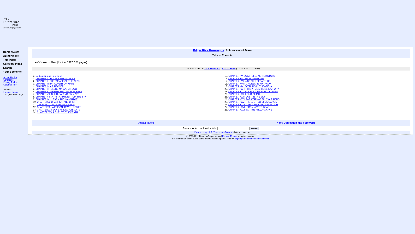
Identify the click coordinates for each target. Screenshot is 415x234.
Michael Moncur (229, 136)
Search (7, 67)
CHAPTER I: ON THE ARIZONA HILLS (55, 78)
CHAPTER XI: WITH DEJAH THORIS (56, 104)
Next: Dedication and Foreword (296, 122)
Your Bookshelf (12, 71)
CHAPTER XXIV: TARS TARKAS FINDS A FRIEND (253, 99)
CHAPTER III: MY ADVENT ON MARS (55, 83)
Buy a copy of (213, 132)
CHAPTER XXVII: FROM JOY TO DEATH (249, 107)
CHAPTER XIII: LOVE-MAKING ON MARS (58, 109)
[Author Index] (146, 122)
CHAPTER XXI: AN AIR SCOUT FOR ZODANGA (253, 91)
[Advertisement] (221, 23)
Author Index (10, 55)
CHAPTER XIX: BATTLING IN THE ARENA (250, 86)
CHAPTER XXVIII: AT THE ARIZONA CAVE (250, 109)
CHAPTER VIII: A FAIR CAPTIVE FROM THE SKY (61, 96)
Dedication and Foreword (49, 76)
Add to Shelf (228, 68)
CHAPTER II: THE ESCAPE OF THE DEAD (58, 81)
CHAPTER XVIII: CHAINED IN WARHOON (249, 83)
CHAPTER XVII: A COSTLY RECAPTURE (249, 81)
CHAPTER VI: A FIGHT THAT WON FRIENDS (59, 91)
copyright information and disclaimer (252, 138)
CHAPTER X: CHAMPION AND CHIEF (56, 102)
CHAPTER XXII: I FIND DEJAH (244, 94)
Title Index (9, 59)
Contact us (8, 80)
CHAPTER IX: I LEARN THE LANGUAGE (56, 99)
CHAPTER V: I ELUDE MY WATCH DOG (56, 89)
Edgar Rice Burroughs (208, 50)
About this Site (10, 77)
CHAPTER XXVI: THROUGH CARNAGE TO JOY (253, 104)
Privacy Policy (10, 82)
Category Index (12, 63)
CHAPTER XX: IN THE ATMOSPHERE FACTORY (253, 89)
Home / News (10, 51)
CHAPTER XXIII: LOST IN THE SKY (246, 96)
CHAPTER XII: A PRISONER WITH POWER (59, 107)
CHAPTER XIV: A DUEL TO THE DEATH (57, 112)
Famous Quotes (10, 92)
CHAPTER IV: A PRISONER (50, 86)
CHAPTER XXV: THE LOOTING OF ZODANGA (252, 102)
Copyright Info (10, 85)
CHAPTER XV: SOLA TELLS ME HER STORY (251, 76)
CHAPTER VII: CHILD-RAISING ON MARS (57, 94)
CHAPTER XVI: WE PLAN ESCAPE (246, 78)
